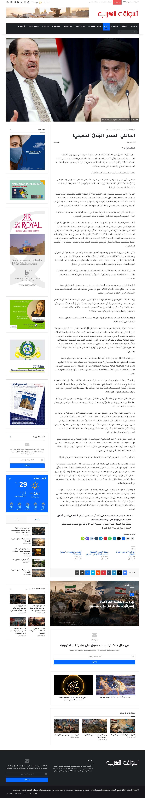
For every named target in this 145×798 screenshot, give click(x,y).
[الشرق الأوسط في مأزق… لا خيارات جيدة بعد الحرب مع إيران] (36, 599)
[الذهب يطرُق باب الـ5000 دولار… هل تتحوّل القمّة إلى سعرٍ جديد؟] (38, 552)
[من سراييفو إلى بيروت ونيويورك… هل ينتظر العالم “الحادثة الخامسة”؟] (38, 531)
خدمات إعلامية (34, 26)
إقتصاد (115, 26)
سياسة (125, 26)
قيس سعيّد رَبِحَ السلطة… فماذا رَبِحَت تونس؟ (37, 631)
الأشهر (37, 519)
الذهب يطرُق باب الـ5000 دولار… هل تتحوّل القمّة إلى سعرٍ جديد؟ (21, 551)
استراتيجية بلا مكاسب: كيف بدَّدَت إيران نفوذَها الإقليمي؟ (18, 608)
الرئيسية (134, 26)
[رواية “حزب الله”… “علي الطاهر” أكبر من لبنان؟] (94, 726)
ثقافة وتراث (80, 26)
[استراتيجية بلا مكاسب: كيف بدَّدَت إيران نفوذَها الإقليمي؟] (18, 599)
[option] (94, 603)
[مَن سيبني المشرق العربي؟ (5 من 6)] (38, 573)
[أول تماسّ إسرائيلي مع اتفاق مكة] (66, 726)
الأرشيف (22, 26)
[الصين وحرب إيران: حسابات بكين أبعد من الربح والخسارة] (18, 621)
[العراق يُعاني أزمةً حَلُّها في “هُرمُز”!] (122, 726)
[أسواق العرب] (118, 14)
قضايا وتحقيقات (95, 26)
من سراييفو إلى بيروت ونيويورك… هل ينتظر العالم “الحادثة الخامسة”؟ (20, 530)
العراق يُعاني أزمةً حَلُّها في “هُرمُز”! (122, 735)
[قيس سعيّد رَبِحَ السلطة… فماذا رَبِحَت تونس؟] (36, 621)
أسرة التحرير (17, 794)
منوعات (46, 26)
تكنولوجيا (57, 26)
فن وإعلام (68, 26)
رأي (107, 26)
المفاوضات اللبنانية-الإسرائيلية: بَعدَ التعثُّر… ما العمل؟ (110, 604)
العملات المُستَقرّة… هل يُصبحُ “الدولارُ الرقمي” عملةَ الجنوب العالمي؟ (91, 2)
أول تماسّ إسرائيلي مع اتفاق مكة (67, 735)
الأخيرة (16, 519)
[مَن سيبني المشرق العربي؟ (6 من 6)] (38, 542)
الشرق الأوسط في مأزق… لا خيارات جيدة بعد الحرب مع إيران (37, 608)
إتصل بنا (9, 794)
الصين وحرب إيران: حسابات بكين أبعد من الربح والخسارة (18, 631)
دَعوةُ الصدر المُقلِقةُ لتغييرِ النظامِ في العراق (97, 553)
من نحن (24, 794)
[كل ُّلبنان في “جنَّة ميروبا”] (38, 563)
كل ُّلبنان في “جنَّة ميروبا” (21, 560)
